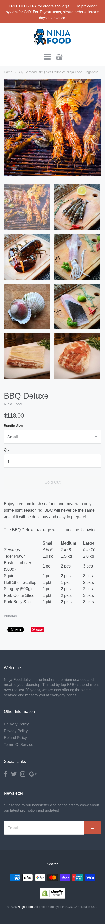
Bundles (10, 616)
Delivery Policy (16, 724)
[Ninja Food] (52, 43)
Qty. (7, 450)
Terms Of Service (18, 744)
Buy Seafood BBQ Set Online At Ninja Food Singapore (58, 72)
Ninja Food (13, 404)
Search (52, 863)
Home (8, 72)
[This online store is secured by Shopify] (52, 897)
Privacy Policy (16, 731)
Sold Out (52, 482)
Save (39, 629)
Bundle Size (13, 426)
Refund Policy (15, 737)
